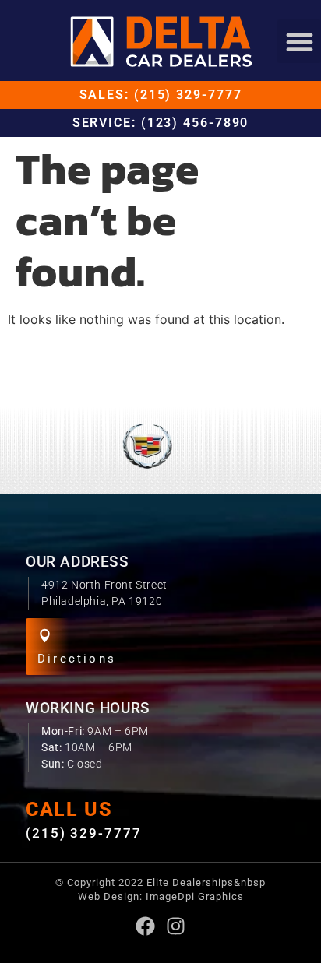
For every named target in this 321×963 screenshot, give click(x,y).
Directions (76, 659)
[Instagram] (175, 926)
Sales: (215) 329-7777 (160, 94)
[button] (299, 41)
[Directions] (44, 635)
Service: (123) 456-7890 (160, 122)
